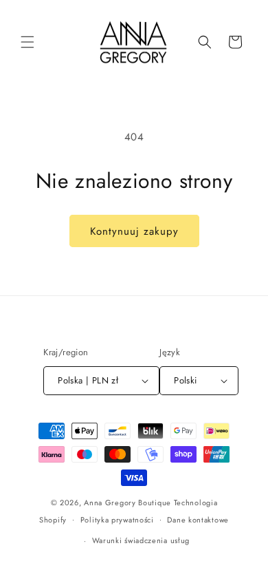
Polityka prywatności (117, 519)
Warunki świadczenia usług (141, 540)
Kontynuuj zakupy (134, 231)
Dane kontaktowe (198, 519)
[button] (27, 42)
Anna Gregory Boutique (127, 502)
